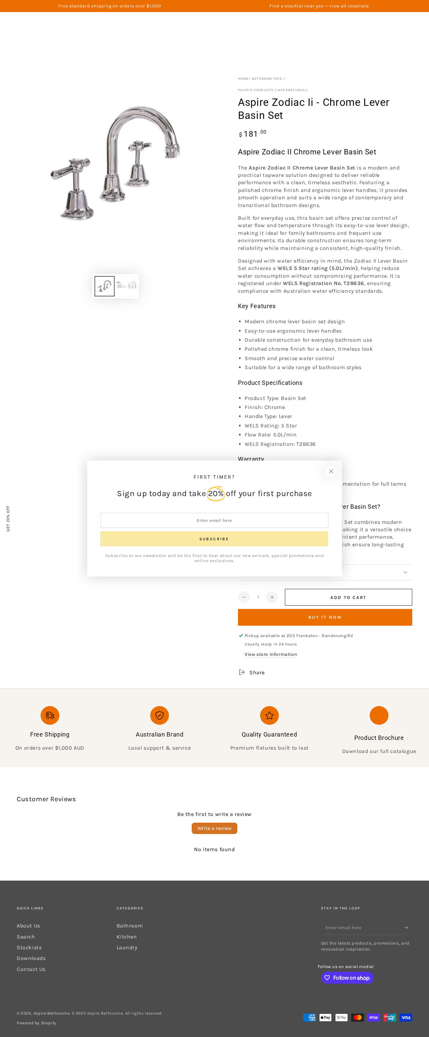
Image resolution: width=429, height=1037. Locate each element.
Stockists (29, 947)
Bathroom (130, 925)
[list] (214, 730)
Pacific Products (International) (273, 90)
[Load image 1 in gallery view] (105, 286)
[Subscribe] (408, 927)
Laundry (127, 947)
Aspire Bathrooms (52, 1013)
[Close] (331, 471)
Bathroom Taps (267, 79)
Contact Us (31, 969)
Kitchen (127, 937)
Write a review (214, 828)
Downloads (31, 958)
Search (26, 937)
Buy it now (325, 617)
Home (243, 79)
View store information (271, 654)
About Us (28, 925)
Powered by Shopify (36, 1023)
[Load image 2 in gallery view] (127, 286)
